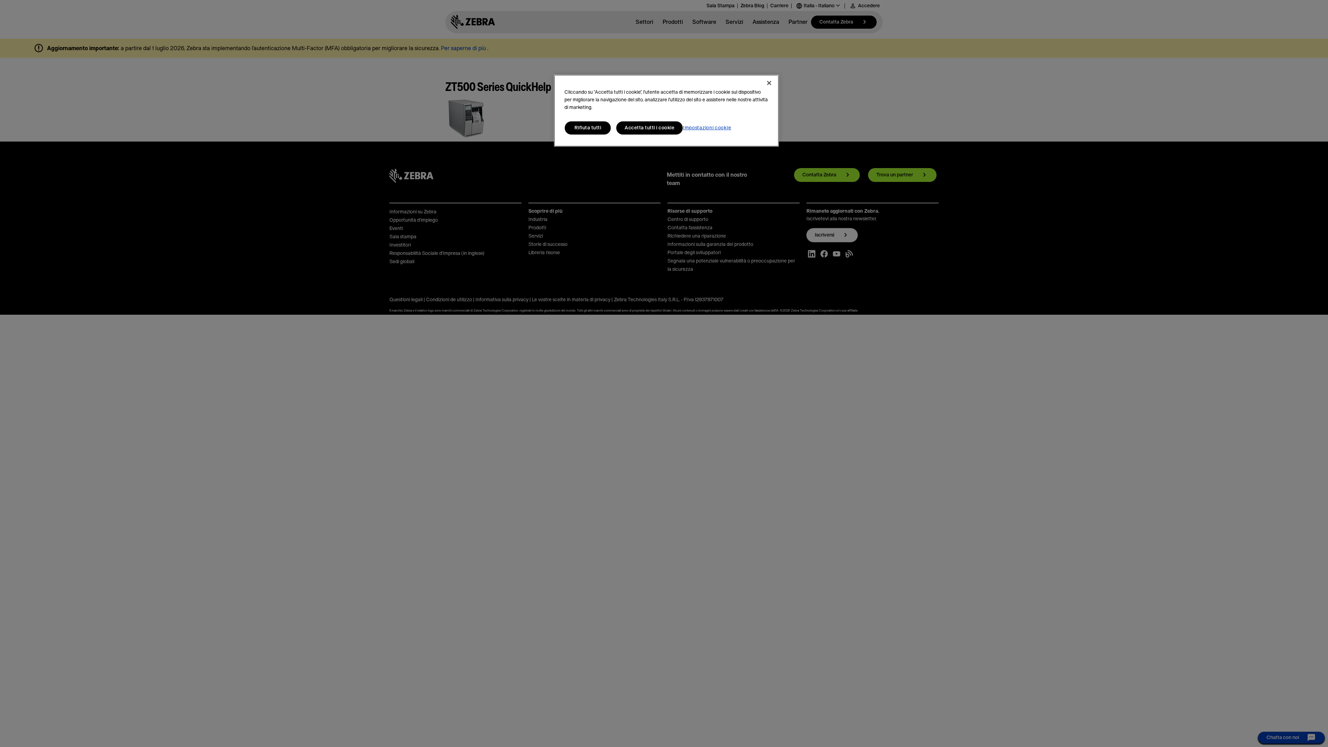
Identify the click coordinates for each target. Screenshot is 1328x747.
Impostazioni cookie (707, 128)
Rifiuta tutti (587, 128)
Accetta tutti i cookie (649, 128)
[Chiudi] (769, 83)
